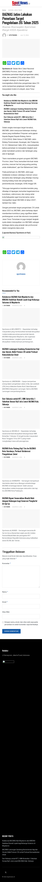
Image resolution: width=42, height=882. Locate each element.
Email (5, 602)
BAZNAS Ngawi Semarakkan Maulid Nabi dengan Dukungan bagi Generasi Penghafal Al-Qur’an (19, 501)
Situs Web (5, 612)
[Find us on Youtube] (11, 872)
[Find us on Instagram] (8, 872)
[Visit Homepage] (21, 3)
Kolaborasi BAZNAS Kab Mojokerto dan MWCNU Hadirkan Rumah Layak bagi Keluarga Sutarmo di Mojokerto (21, 102)
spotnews (13, 35)
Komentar (6, 563)
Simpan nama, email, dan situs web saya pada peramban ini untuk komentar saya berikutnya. (21, 623)
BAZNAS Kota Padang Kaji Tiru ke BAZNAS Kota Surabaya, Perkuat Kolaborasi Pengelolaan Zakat (19, 451)
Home (4, 10)
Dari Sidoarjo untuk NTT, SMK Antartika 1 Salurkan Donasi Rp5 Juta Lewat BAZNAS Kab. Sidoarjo (20, 119)
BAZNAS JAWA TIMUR (15, 10)
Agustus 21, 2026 (17, 358)
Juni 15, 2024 (24, 35)
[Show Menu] (3, 3)
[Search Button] (39, 3)
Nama (5, 592)
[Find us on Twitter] (6, 872)
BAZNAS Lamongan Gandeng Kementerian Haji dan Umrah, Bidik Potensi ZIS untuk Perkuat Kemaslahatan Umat (20, 111)
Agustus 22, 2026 (17, 305)
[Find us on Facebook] (3, 872)
